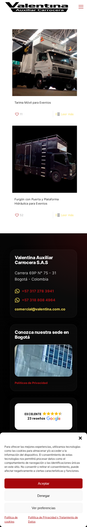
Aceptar (43, 483)
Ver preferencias (44, 508)
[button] (80, 438)
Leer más (67, 114)
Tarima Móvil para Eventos (32, 102)
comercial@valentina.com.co (40, 309)
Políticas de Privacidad (31, 383)
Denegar (43, 496)
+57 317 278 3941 (38, 291)
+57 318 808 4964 (38, 300)
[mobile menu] (81, 6)
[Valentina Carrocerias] (36, 6)
